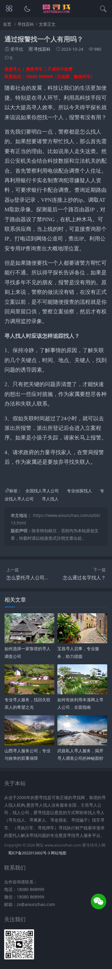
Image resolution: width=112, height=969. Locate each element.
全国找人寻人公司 (42, 491)
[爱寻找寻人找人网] (56, 12)
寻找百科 (25, 24)
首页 (7, 24)
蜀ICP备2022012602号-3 (29, 853)
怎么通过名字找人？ (84, 577)
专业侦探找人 (79, 491)
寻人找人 (50, 499)
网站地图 (58, 853)
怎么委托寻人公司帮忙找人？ (37, 577)
